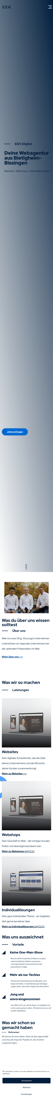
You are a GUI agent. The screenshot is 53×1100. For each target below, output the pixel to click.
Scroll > (26, 567)
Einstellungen (26, 1094)
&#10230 (18, 851)
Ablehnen (26, 1087)
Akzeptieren (26, 1080)
